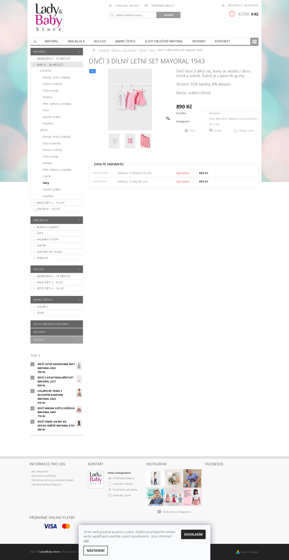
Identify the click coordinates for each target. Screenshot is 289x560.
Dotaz (218, 130)
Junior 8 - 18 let (48, 209)
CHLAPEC (46, 70)
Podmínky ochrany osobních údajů (52, 480)
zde (86, 540)
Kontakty (222, 41)
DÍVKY (40, 313)
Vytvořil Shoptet (249, 552)
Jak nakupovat (39, 471)
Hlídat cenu (247, 130)
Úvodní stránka (35, 41)
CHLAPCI (42, 307)
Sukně (47, 176)
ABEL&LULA (76, 41)
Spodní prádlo (52, 117)
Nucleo (100, 41)
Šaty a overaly (51, 143)
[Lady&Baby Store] (49, 21)
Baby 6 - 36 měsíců (50, 65)
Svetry (41, 245)
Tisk (192, 130)
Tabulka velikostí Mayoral (46, 484)
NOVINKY (198, 41)
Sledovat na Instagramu (177, 512)
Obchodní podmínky (43, 475)
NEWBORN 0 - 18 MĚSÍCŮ (53, 276)
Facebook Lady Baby (125, 489)
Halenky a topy (48, 239)
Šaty (40, 233)
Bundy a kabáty (48, 227)
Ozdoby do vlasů (50, 252)
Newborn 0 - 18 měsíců (53, 58)
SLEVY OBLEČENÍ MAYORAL (164, 41)
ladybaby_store (122, 495)
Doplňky (48, 123)
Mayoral (51, 41)
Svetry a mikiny (52, 84)
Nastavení (95, 550)
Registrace (252, 5)
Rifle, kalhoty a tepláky (57, 104)
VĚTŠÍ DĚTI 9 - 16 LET (51, 288)
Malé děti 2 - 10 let (50, 203)
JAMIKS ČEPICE (125, 41)
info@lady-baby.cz (124, 478)
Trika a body (50, 90)
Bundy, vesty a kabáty (57, 77)
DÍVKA (44, 130)
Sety (46, 110)
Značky (38, 340)
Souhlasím (193, 534)
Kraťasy (47, 97)
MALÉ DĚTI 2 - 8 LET (50, 282)
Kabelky (42, 258)
